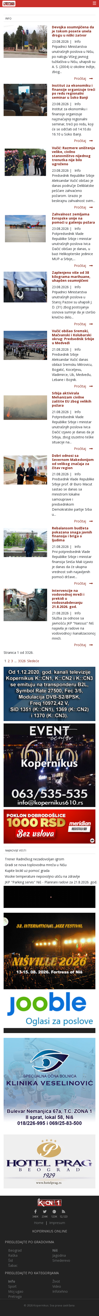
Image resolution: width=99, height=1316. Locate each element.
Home (38, 1222)
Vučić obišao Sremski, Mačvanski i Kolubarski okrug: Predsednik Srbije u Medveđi (73, 337)
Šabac (13, 1265)
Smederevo (61, 1260)
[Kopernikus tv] (49, 693)
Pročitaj (80, 78)
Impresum (57, 1222)
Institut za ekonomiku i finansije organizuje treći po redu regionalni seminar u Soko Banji (73, 91)
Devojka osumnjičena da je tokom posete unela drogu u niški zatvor (73, 31)
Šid (10, 1260)
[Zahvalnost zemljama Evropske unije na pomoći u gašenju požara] (25, 228)
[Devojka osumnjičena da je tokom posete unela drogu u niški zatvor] (25, 41)
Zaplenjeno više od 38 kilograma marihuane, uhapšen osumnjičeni (71, 276)
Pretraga (15, 1296)
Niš (55, 1250)
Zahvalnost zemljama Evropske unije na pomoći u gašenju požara (73, 218)
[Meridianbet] (49, 826)
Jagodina (59, 1255)
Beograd (15, 1250)
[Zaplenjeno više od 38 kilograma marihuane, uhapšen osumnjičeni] (25, 286)
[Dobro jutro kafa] (49, 896)
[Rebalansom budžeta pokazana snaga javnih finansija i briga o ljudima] (25, 542)
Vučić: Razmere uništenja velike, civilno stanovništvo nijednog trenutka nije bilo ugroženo (73, 156)
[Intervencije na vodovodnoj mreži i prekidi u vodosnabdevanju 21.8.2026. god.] (25, 604)
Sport (12, 1286)
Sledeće (33, 661)
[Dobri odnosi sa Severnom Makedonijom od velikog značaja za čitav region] (25, 469)
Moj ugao (15, 1291)
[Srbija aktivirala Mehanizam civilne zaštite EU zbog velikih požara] (25, 407)
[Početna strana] (49, 1202)
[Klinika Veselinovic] (49, 1083)
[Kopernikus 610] (49, 765)
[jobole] (49, 1008)
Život (56, 1281)
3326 (22, 661)
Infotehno (60, 1291)
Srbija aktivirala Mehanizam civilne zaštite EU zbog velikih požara (71, 399)
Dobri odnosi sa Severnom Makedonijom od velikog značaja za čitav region (73, 461)
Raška (13, 1255)
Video (56, 1286)
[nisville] (49, 950)
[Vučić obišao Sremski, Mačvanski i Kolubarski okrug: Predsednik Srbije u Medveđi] (25, 345)
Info (11, 1281)
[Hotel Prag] (49, 1161)
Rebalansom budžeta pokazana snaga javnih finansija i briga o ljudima (72, 534)
